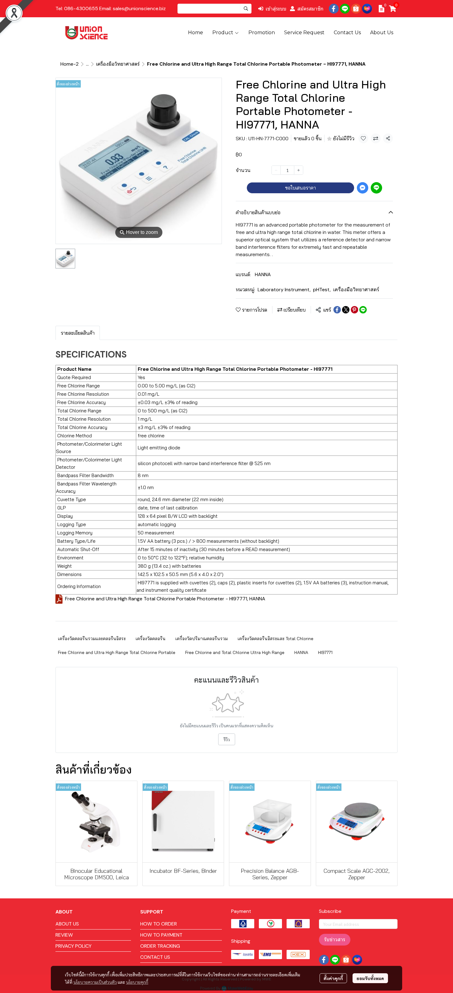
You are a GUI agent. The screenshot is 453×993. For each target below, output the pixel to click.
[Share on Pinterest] (354, 309)
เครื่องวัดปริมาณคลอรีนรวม (201, 638)
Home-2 (69, 64)
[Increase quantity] (298, 170)
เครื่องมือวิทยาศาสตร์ (118, 64)
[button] (214, 8)
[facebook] (334, 9)
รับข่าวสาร (334, 939)
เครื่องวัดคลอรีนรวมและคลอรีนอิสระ (92, 638)
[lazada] (367, 9)
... (87, 64)
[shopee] (356, 9)
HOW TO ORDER (158, 924)
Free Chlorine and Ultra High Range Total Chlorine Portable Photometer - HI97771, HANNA (165, 598)
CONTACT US (155, 957)
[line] (345, 9)
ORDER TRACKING (160, 946)
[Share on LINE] (363, 309)
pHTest (322, 289)
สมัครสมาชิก (310, 8)
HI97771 (325, 652)
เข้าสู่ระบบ (276, 8)
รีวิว (226, 739)
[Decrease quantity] (276, 170)
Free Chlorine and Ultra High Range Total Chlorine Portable (116, 652)
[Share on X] (345, 309)
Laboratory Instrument (284, 289)
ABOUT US (67, 924)
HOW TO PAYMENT (161, 935)
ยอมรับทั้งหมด (370, 978)
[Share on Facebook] (337, 309)
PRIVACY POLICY (73, 946)
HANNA (263, 274)
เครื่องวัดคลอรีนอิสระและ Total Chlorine (275, 638)
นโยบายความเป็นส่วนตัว (95, 982)
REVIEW (64, 935)
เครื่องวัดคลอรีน (150, 638)
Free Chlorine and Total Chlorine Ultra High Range (234, 652)
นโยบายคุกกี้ (137, 982)
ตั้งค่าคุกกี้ (333, 978)
